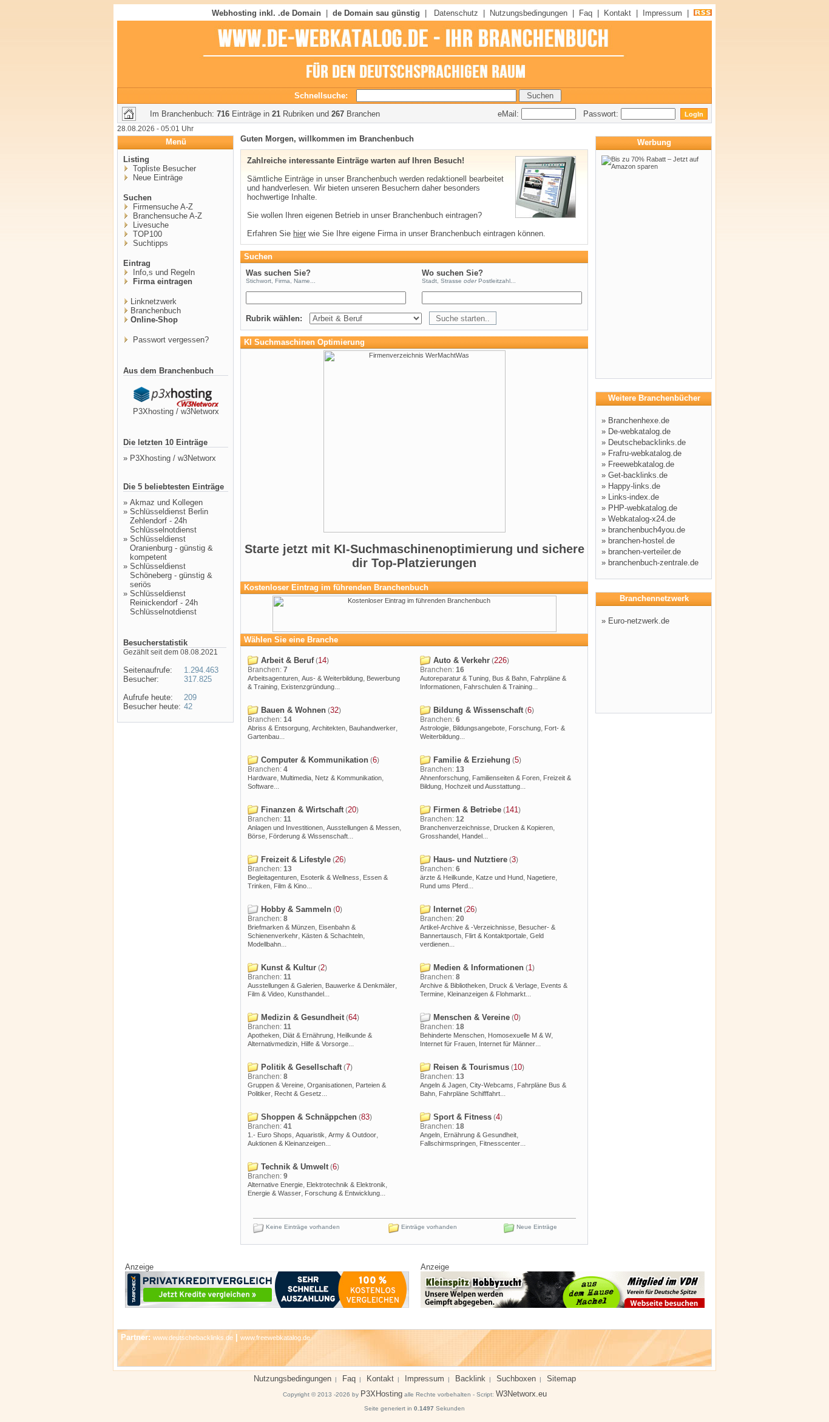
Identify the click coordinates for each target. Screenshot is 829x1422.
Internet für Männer (507, 1043)
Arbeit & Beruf (286, 660)
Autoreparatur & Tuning (454, 678)
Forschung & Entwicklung (342, 1193)
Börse (256, 836)
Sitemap (561, 1378)
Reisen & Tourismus (470, 1067)
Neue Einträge (156, 177)
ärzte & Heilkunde (446, 877)
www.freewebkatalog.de (275, 1337)
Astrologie (434, 728)
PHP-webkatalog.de (642, 507)
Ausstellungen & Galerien (285, 985)
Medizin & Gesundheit (301, 1017)
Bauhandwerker (372, 728)
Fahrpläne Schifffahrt (469, 1093)
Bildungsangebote (479, 728)
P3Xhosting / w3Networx (176, 411)
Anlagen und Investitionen (285, 827)
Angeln (430, 1134)
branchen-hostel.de (641, 540)
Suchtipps (149, 243)
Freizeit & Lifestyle (295, 859)
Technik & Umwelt (293, 1166)
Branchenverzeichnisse (455, 827)
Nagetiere (541, 877)
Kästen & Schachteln (332, 935)
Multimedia (295, 777)
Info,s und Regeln (162, 272)
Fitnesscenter (499, 1143)
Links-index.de (633, 497)
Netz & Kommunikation (348, 777)
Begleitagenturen (272, 877)
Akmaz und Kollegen (166, 502)
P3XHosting (381, 1393)
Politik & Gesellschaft (300, 1067)
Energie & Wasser (274, 1193)
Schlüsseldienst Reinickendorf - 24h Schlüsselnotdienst (164, 602)
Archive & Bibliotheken (453, 985)
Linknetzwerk (153, 301)
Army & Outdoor (352, 1134)
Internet (446, 909)
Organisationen (329, 1085)
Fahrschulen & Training (498, 686)
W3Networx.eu (521, 1393)
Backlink (470, 1378)
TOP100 (146, 234)
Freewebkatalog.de (641, 464)
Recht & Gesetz (298, 1093)
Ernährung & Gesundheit (480, 1134)
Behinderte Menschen (452, 1035)
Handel (472, 836)
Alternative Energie (275, 1184)
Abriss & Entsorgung (278, 728)
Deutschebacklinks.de (647, 442)
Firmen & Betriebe (466, 809)
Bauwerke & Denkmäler (360, 985)
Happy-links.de (634, 486)
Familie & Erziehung (470, 759)
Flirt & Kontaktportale (495, 935)
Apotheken (263, 1035)
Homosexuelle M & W (519, 1035)
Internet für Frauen (447, 1043)
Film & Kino (290, 886)
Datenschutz (456, 13)
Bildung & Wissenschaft (477, 710)
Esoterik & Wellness (329, 877)
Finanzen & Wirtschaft (301, 809)
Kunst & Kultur (287, 967)
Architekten (328, 728)
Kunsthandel (306, 994)
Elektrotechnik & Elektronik (345, 1184)
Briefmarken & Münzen (281, 927)
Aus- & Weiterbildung (332, 678)
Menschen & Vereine (470, 1017)
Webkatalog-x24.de (641, 518)
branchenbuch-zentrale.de (653, 562)
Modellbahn (264, 944)
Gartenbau (263, 736)
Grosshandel (439, 836)
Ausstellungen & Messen (363, 827)
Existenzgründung (307, 686)
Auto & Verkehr (460, 660)
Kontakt (617, 13)
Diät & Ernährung (308, 1035)
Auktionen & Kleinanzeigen (286, 1143)
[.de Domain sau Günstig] (414, 629)
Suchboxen (516, 1378)
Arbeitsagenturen (273, 678)
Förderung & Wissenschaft (308, 836)
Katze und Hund (499, 877)
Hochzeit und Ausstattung (482, 786)
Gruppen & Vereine (275, 1085)
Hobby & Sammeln (295, 909)
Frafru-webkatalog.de (645, 453)
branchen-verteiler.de (644, 551)
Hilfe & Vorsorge (324, 1043)
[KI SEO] (414, 530)
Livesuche (149, 225)
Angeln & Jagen (443, 1085)
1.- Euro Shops (270, 1134)
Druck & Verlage (513, 985)
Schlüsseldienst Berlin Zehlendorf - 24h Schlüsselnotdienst (169, 520)
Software (261, 786)
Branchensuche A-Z (166, 215)
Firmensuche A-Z (161, 206)
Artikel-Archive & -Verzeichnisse (467, 927)
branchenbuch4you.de (646, 529)
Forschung (525, 728)
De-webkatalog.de (639, 431)
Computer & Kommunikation (313, 759)
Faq (585, 13)
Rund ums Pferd (444, 886)
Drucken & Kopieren (523, 827)
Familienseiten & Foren (506, 777)
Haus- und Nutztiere (469, 859)
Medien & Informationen (477, 967)
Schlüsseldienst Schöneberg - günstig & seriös (171, 575)
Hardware (262, 777)
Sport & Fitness (461, 1116)
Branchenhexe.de (638, 420)
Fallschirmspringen (448, 1143)
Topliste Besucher (163, 168)
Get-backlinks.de (638, 475)
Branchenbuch (155, 310)
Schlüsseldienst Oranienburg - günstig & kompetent (171, 548)
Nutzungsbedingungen (528, 13)
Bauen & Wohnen (292, 710)
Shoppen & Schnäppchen (308, 1116)
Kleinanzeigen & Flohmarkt (486, 994)
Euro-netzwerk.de (638, 620)
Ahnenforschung (444, 777)
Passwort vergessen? (169, 339)
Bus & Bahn (509, 678)
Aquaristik (310, 1134)
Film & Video (266, 994)
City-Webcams (491, 1085)
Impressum (662, 13)
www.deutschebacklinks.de (193, 1337)
